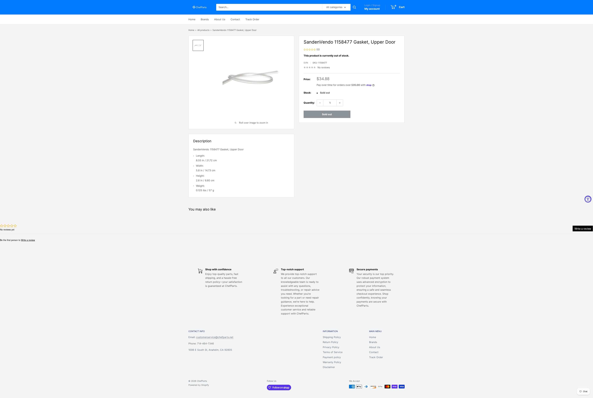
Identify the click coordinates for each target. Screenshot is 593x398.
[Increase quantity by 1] (339, 103)
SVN (306, 62)
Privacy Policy (331, 347)
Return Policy (330, 342)
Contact (235, 19)
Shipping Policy (332, 337)
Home (191, 19)
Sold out (327, 114)
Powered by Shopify (198, 385)
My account (372, 8)
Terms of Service (333, 352)
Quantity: (309, 102)
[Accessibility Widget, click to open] (588, 199)
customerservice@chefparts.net (214, 337)
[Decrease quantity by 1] (320, 103)
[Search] (354, 7)
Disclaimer (329, 367)
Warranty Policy (332, 362)
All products (203, 30)
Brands (205, 19)
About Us (219, 19)
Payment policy (332, 357)
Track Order (252, 19)
